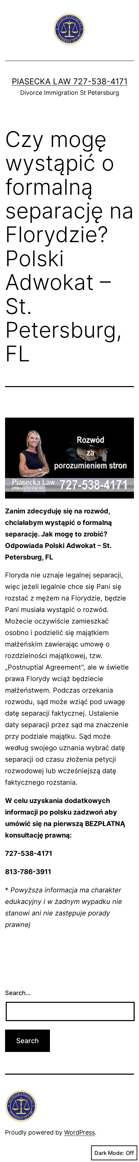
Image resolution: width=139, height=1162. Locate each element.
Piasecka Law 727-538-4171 (70, 81)
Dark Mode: (109, 1152)
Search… (18, 992)
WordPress (79, 1132)
